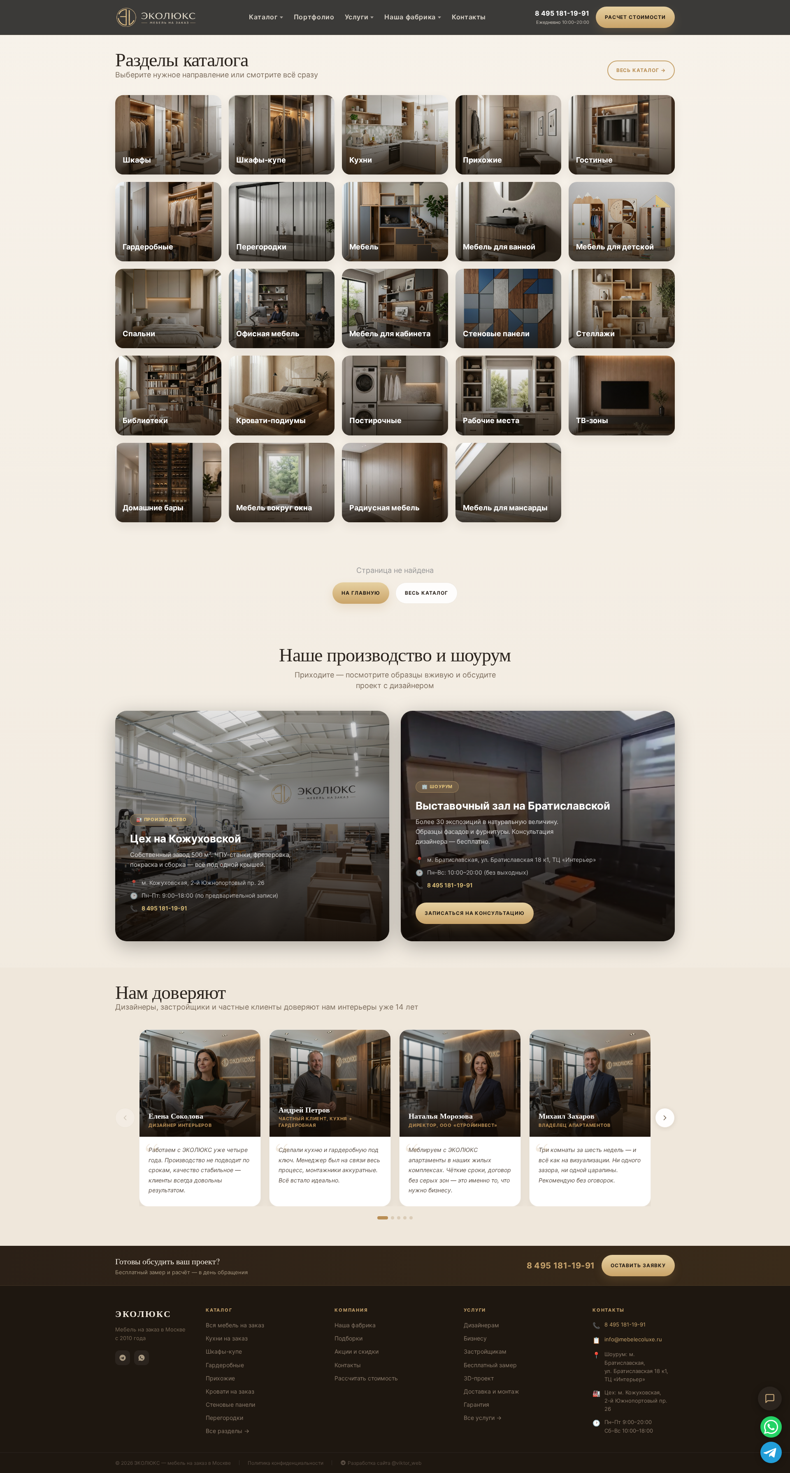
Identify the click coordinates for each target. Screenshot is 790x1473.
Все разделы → (227, 1430)
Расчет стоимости (635, 17)
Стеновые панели (230, 1404)
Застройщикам (485, 1351)
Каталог (263, 17)
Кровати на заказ (230, 1391)
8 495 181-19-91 (562, 13)
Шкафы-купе (224, 1351)
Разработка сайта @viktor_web (384, 1463)
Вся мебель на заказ (235, 1325)
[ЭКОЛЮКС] (157, 17)
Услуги (356, 17)
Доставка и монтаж (491, 1391)
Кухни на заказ (227, 1338)
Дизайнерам (481, 1325)
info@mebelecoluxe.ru (633, 1339)
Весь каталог (426, 593)
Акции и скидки (357, 1351)
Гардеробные (225, 1364)
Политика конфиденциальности (285, 1463)
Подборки (348, 1338)
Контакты (469, 17)
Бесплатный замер (490, 1364)
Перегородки (224, 1417)
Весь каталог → (641, 70)
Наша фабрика (410, 17)
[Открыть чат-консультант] (770, 1398)
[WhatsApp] (141, 1357)
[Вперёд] (665, 1118)
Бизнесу (475, 1338)
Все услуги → (483, 1417)
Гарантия (476, 1404)
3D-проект (479, 1378)
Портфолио (314, 17)
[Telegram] (122, 1357)
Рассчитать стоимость (366, 1378)
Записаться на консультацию (475, 913)
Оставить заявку (638, 1265)
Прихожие (220, 1378)
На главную (361, 593)
